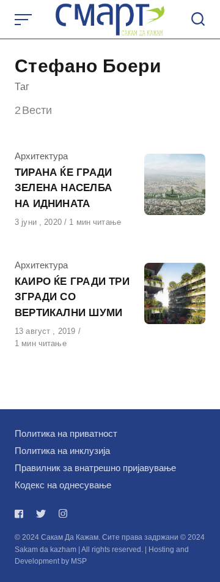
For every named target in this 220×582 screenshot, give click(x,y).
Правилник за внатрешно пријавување (95, 468)
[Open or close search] (198, 19)
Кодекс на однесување (63, 485)
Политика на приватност (66, 433)
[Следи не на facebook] (21, 513)
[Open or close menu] (24, 20)
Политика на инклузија (62, 450)
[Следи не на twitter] (41, 513)
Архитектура (41, 156)
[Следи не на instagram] (63, 513)
